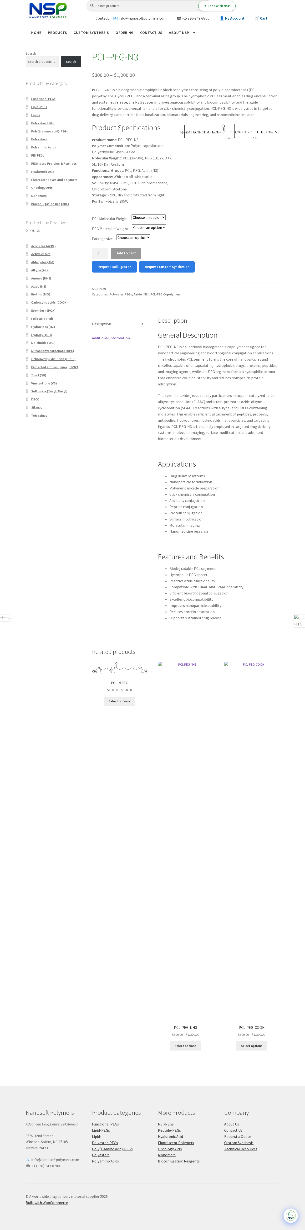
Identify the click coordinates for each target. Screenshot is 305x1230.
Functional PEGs (43, 99)
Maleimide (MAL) (43, 343)
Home (36, 32)
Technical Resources (240, 1148)
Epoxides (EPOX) (43, 310)
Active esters (41, 254)
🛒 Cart (260, 18)
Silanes (36, 407)
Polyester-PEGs (120, 294)
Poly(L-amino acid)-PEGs (49, 131)
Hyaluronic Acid (43, 171)
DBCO (35, 399)
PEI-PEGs (37, 155)
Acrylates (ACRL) (43, 246)
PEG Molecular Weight (110, 228)
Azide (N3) (141, 294)
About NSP (179, 32)
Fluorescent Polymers (176, 1142)
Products (57, 32)
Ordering (124, 32)
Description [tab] (101, 323)
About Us (231, 1124)
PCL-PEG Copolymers (165, 294)
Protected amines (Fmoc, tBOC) (54, 367)
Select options (119, 701)
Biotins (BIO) (40, 294)
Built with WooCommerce (47, 1202)
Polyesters (39, 139)
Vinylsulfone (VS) (44, 383)
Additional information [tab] (111, 338)
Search (31, 53)
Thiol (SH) (38, 375)
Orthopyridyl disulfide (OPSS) (53, 359)
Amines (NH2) (41, 278)
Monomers (39, 196)
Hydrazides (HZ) (43, 327)
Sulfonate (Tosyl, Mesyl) (49, 391)
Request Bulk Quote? (114, 266)
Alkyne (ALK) (40, 270)
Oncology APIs (42, 187)
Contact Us (233, 1130)
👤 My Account (231, 18)
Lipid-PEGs (39, 107)
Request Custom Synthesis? (167, 266)
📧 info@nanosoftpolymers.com (140, 18)
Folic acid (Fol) (42, 318)
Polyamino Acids (43, 147)
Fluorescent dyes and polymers (54, 180)
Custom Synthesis (91, 32)
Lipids (35, 115)
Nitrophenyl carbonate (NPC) (52, 351)
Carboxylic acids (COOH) (49, 302)
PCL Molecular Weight (110, 218)
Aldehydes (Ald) (42, 262)
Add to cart (126, 253)
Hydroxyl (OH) (41, 335)
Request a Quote (237, 1136)
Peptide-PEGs (169, 1130)
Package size (102, 238)
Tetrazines (39, 415)
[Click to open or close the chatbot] (291, 1216)
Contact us (151, 32)
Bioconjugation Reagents (50, 204)
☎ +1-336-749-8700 (193, 18)
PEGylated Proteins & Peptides (54, 163)
